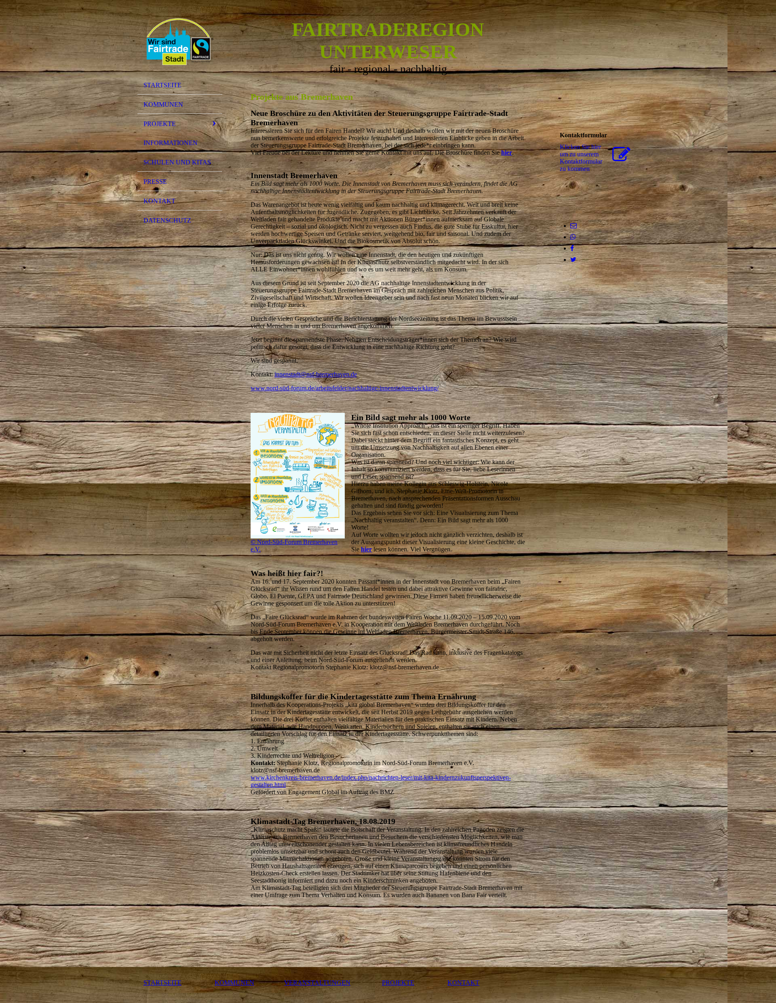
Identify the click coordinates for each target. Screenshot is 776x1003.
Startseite (162, 85)
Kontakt (159, 201)
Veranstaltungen (317, 982)
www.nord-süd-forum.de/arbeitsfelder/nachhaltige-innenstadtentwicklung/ (345, 388)
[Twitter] (573, 259)
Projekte (159, 123)
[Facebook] (572, 248)
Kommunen (163, 104)
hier (506, 152)
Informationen (170, 142)
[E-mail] (573, 225)
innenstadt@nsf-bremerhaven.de (315, 374)
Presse (155, 181)
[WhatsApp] (573, 236)
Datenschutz (167, 220)
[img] (179, 41)
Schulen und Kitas (177, 162)
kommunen (234, 982)
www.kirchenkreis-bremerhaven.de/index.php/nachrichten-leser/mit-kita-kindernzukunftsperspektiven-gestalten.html (381, 781)
